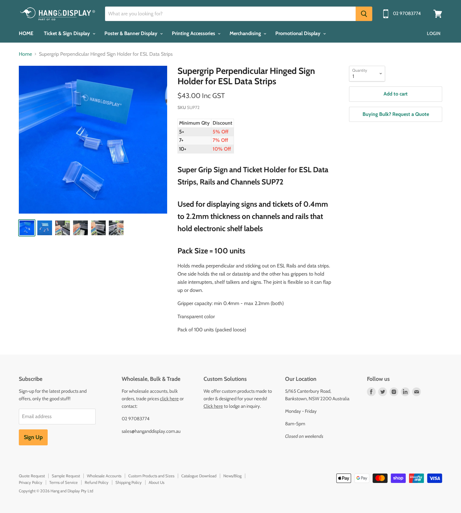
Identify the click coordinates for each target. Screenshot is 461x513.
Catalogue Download (198, 475)
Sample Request (66, 475)
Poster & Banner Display (131, 33)
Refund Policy (97, 482)
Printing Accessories (194, 33)
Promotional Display (298, 33)
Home (25, 54)
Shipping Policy (128, 482)
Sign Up (33, 437)
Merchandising (246, 33)
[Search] (364, 14)
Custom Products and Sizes (151, 475)
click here (169, 399)
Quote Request (32, 475)
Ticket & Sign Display (67, 33)
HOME (26, 33)
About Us (156, 482)
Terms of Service (63, 482)
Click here (213, 406)
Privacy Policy (30, 482)
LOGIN (434, 33)
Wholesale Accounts (104, 475)
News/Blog (232, 475)
